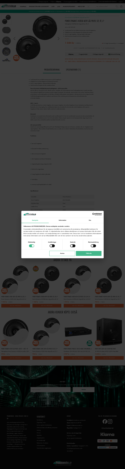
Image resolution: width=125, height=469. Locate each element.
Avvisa (62, 253)
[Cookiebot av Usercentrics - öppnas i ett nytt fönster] (94, 214)
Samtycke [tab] (35, 220)
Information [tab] (62, 220)
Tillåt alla (89, 253)
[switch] (52, 245)
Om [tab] (90, 220)
